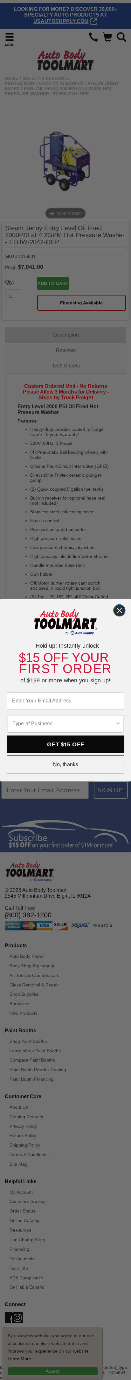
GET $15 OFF (65, 744)
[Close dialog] (119, 610)
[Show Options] (118, 723)
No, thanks (65, 764)
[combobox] (63, 723)
